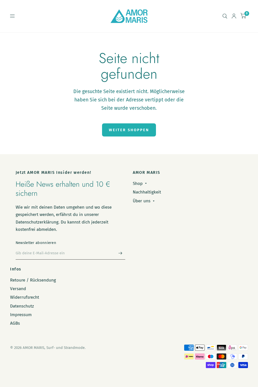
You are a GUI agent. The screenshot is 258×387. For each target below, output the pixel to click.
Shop (138, 183)
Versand (18, 288)
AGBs (15, 323)
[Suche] (225, 16)
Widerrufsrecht (24, 297)
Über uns (141, 201)
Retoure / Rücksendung (33, 280)
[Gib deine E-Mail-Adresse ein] (120, 253)
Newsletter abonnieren (36, 242)
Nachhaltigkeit (147, 192)
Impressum (21, 314)
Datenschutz (22, 306)
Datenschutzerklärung (37, 222)
